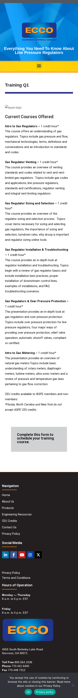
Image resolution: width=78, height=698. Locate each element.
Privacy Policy (11, 573)
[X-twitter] (38, 554)
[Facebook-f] (13, 554)
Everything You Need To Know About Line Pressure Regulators (39, 50)
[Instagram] (30, 554)
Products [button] (8, 508)
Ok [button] (28, 692)
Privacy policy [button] (45, 692)
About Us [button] (8, 501)
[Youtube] (21, 554)
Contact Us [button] (9, 527)
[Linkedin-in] (5, 554)
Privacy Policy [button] (11, 534)
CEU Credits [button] (9, 521)
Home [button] (6, 495)
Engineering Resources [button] (17, 514)
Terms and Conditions (16, 578)
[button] (39, 65)
